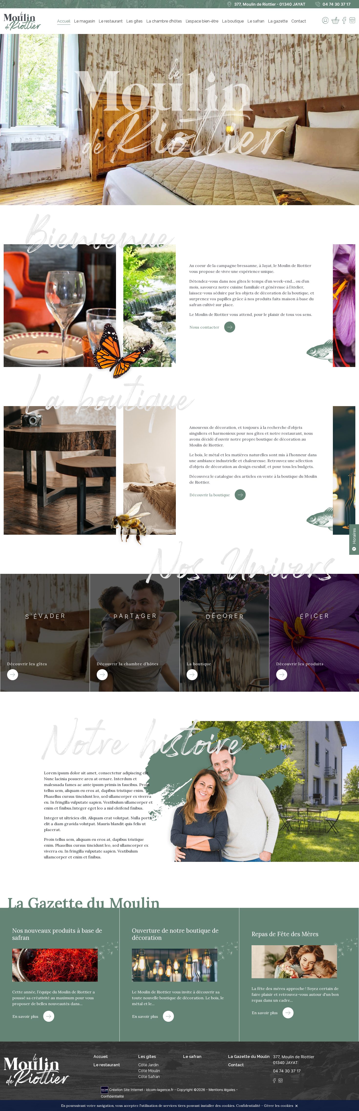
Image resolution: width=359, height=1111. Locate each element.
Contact (298, 21)
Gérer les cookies (278, 1105)
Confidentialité (112, 1096)
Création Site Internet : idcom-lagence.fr (141, 1090)
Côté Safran (149, 1076)
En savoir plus (25, 1016)
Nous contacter (204, 327)
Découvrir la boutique (210, 494)
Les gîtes (134, 21)
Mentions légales (222, 1090)
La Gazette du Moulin (249, 1056)
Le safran (255, 21)
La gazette (278, 21)
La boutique (233, 21)
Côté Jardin (148, 1065)
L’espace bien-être (202, 21)
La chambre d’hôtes (164, 21)
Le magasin (84, 21)
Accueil (63, 21)
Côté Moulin (149, 1070)
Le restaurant (111, 21)
